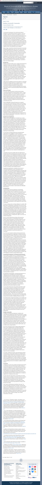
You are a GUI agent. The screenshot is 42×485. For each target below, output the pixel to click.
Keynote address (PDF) (17, 444)
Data (33, 12)
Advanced (35, 2)
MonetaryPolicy (12, 12)
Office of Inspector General (21, 470)
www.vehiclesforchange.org (8, 442)
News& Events (8, 12)
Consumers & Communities (37, 12)
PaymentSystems (25, 12)
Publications (18, 466)
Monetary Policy (7, 468)
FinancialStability (21, 12)
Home (4, 14)
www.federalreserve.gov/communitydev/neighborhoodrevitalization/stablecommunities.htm (19, 433)
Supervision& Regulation (17, 12)
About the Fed (6, 466)
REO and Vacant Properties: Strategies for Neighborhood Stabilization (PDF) (14, 422)
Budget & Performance (20, 471)
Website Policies (19, 476)
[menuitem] (4, 12)
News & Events (9, 14)
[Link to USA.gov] (30, 477)
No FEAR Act (18, 473)
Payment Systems (7, 472)
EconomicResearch (29, 12)
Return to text (11, 418)
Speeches (15, 14)
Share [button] (4, 29)
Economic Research (7, 473)
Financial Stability (7, 471)
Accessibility (18, 478)
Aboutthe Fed (4, 12)
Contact (17, 465)
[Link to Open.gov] (34, 477)
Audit (17, 472)
